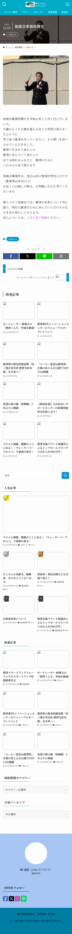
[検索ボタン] (4, 4)
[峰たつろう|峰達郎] (36, 4)
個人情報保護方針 (26, 913)
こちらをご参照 (37, 217)
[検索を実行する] (65, 475)
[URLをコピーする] (61, 256)
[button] (11, 256)
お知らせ (12, 34)
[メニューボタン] (67, 4)
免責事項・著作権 (46, 913)
